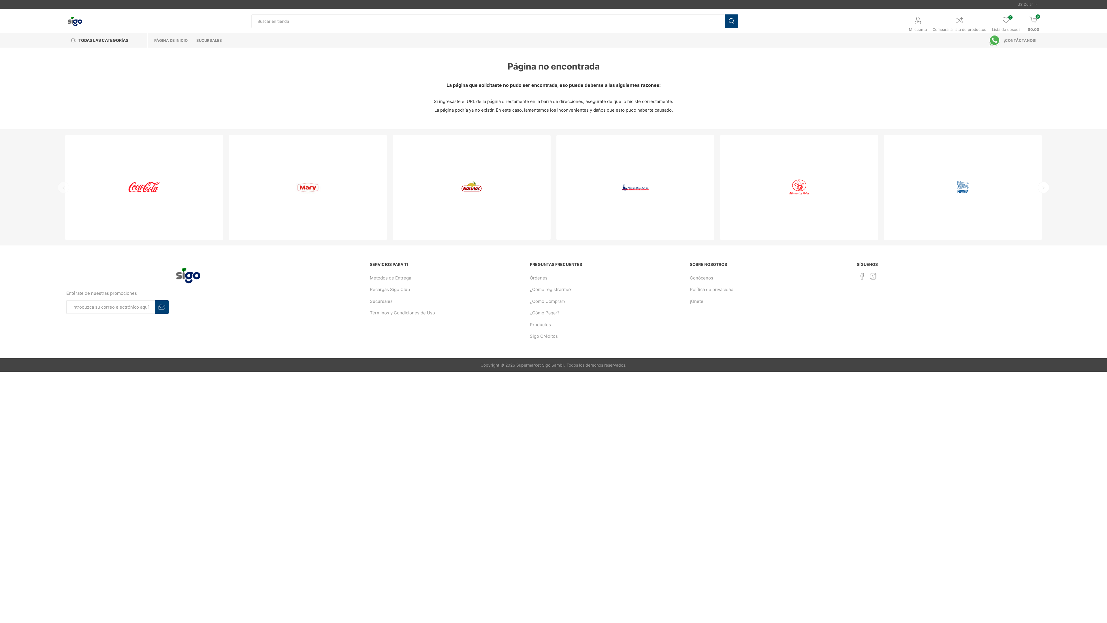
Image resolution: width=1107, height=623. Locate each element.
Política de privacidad (711, 289)
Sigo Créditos (544, 336)
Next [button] (1043, 187)
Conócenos (701, 278)
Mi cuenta (918, 29)
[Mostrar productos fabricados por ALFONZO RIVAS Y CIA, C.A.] (635, 187)
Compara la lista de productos (959, 29)
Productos (540, 324)
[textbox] (488, 21)
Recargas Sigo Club (390, 289)
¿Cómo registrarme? (551, 289)
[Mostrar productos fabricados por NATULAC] (472, 187)
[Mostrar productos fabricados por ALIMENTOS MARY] (308, 187)
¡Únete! (697, 301)
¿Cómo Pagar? (545, 313)
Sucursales (381, 301)
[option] (144, 187)
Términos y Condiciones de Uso (402, 313)
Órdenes (538, 278)
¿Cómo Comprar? (548, 301)
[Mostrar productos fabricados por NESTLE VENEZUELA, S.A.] (963, 187)
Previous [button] (63, 187)
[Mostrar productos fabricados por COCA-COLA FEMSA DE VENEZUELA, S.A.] (144, 187)
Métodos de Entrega (390, 278)
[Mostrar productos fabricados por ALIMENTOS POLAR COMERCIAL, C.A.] (799, 187)
